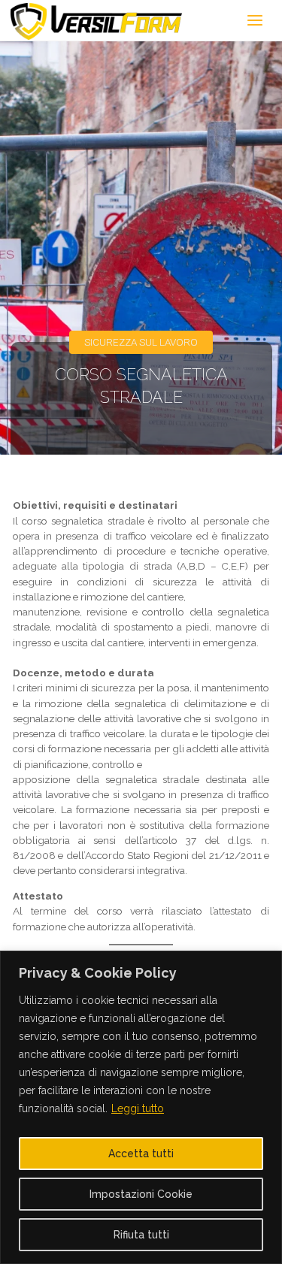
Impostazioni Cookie (141, 1194)
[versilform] (97, 20)
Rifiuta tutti (141, 1235)
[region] (141, 1107)
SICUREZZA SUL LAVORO (141, 342)
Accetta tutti (141, 1154)
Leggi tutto (137, 1108)
